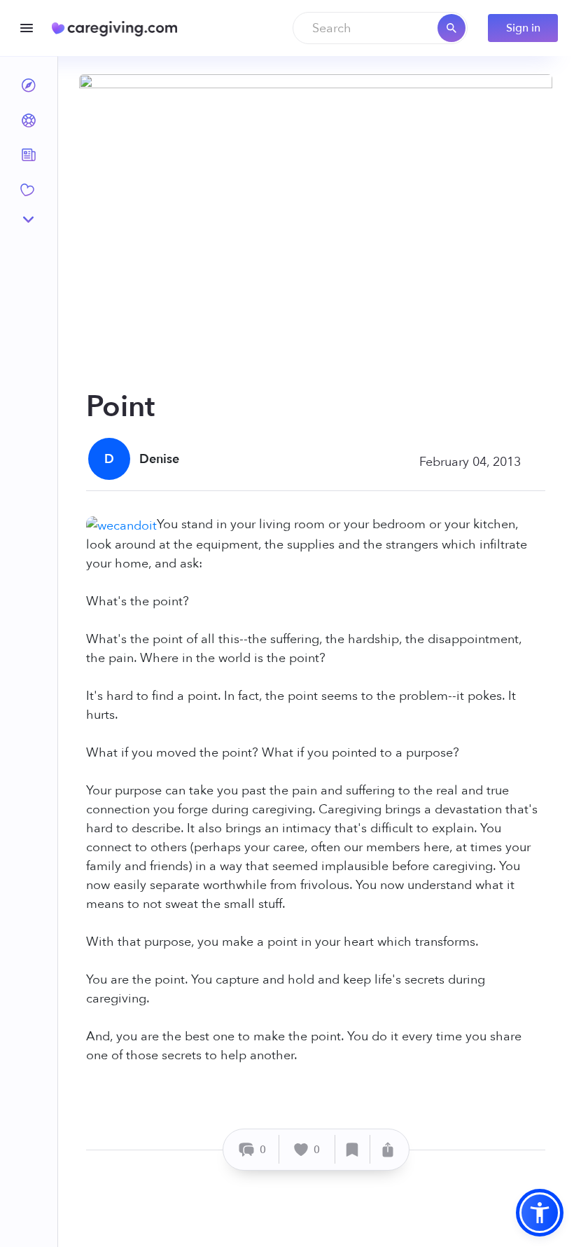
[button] (539, 1212)
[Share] (387, 1149)
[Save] (352, 1149)
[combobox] (380, 28)
